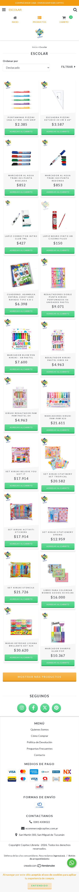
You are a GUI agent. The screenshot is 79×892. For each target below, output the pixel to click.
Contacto (39, 754)
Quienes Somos (39, 729)
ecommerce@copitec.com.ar (42, 828)
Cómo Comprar (39, 735)
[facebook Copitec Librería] (33, 708)
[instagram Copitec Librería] (21, 708)
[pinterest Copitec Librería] (56, 708)
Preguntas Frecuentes (40, 748)
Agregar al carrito (21, 192)
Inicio (34, 47)
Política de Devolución (39, 742)
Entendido (39, 885)
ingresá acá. (59, 855)
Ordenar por (10, 60)
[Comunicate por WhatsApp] (71, 862)
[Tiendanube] (40, 866)
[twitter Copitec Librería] (44, 708)
